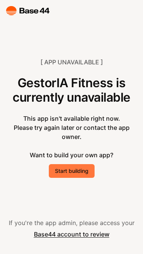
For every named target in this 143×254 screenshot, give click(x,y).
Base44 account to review (71, 234)
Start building (71, 171)
